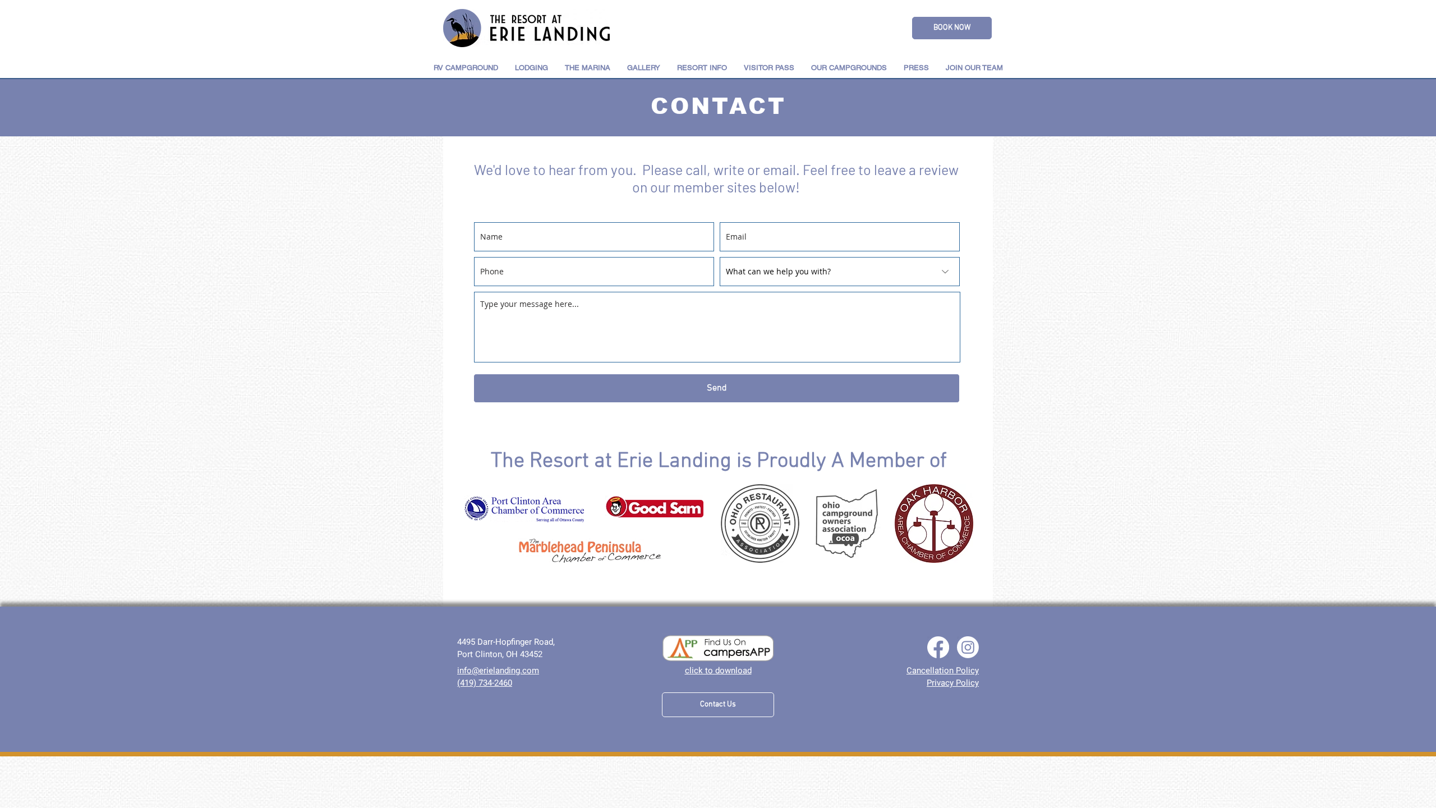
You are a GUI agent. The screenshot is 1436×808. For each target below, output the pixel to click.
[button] (531, 67)
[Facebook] (938, 647)
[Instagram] (968, 647)
